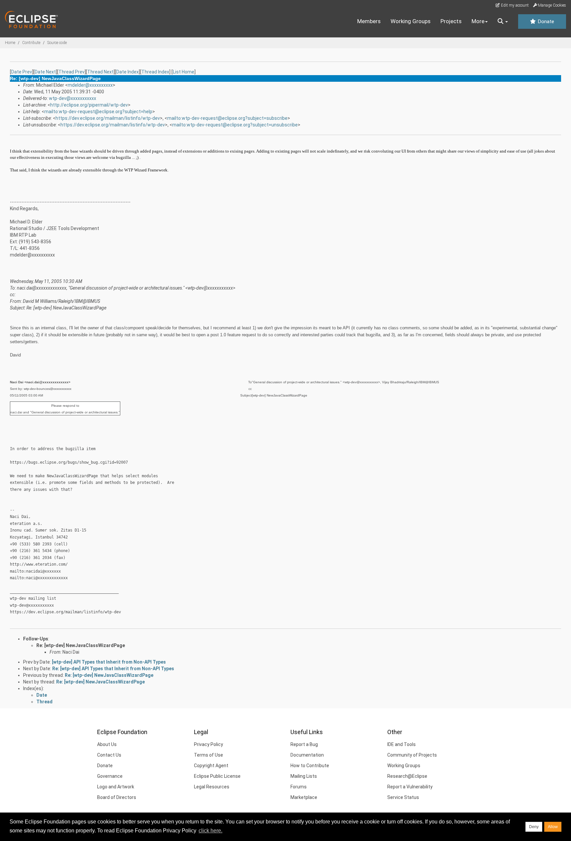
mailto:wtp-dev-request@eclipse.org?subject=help (98, 111)
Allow (553, 826)
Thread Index (155, 71)
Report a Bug (304, 744)
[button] (503, 21)
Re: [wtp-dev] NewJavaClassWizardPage (80, 645)
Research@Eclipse (407, 776)
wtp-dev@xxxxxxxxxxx (72, 98)
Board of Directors (116, 797)
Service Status (403, 797)
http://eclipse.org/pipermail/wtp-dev (89, 105)
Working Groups (411, 21)
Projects (451, 21)
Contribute (31, 42)
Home (10, 42)
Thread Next (100, 71)
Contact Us (109, 755)
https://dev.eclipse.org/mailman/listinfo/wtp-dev (108, 118)
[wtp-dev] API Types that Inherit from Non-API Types (109, 662)
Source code (57, 42)
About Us (107, 744)
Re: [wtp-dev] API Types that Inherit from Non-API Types (113, 668)
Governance (110, 776)
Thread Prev (71, 71)
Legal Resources (211, 786)
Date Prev (21, 71)
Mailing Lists (303, 776)
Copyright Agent (211, 765)
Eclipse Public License (217, 776)
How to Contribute (309, 765)
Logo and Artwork (115, 786)
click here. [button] (210, 830)
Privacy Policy (208, 744)
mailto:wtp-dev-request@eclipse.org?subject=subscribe (227, 118)
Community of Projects (412, 755)
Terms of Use (208, 755)
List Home (183, 71)
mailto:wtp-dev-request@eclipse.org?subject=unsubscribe (235, 124)
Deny (534, 826)
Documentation (307, 755)
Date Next (45, 71)
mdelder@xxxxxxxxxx (90, 85)
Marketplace (303, 797)
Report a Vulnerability (410, 786)
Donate (545, 21)
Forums (298, 786)
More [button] (478, 21)
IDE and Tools (401, 744)
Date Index (127, 71)
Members (369, 21)
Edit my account (514, 5)
